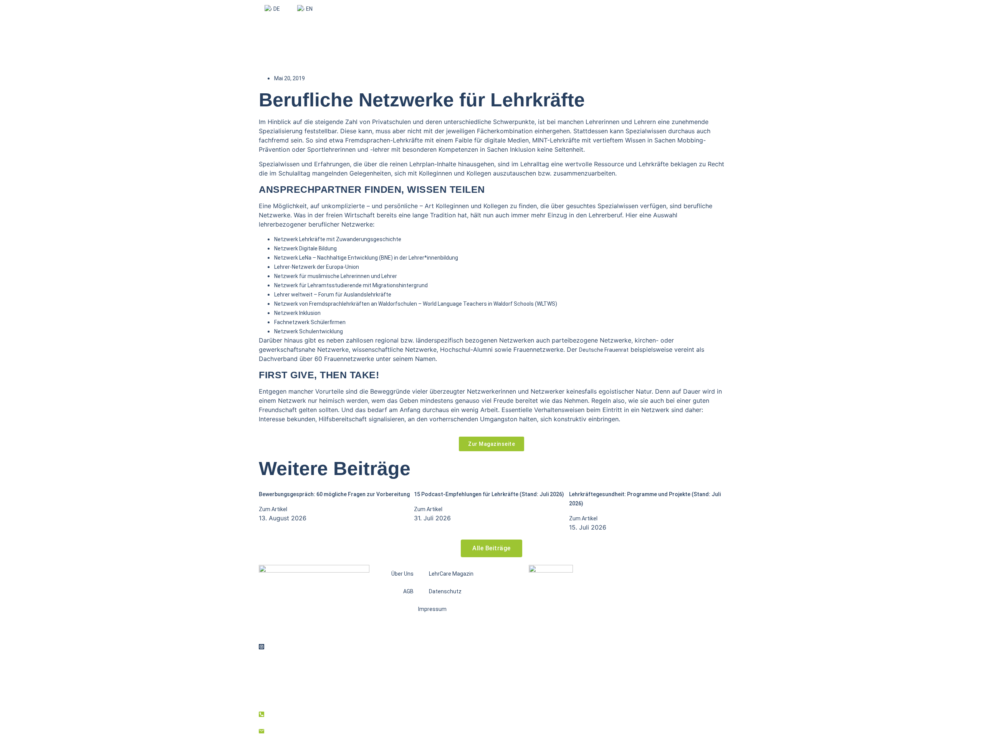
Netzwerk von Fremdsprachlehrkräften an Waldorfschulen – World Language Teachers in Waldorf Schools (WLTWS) (415, 304)
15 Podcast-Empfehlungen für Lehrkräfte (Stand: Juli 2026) (489, 494)
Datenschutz (445, 591)
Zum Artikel (273, 509)
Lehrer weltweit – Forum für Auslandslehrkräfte (332, 294)
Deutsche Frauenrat (604, 350)
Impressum (432, 609)
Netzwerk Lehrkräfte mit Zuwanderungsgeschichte (337, 239)
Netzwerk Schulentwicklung (308, 331)
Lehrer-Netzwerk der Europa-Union (316, 267)
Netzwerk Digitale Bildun (304, 248)
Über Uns (402, 574)
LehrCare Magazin (451, 574)
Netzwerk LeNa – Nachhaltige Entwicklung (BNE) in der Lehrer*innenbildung (366, 258)
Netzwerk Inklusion (297, 313)
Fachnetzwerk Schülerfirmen (310, 322)
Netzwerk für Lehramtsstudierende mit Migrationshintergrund (351, 285)
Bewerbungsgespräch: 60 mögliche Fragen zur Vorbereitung (334, 494)
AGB (408, 591)
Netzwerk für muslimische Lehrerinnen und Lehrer (335, 276)
